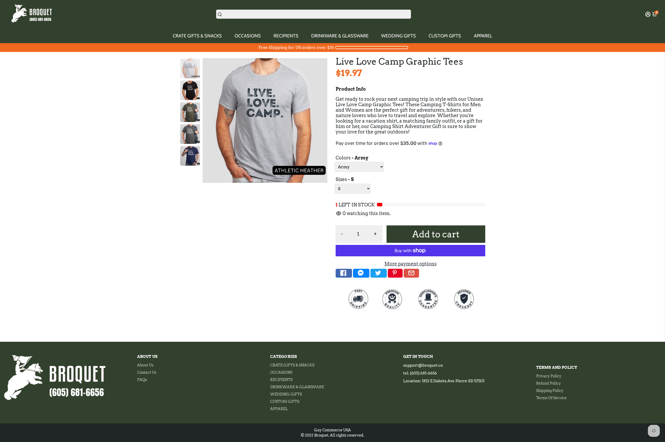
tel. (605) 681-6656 (420, 373)
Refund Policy (548, 383)
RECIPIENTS (286, 36)
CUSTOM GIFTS (445, 36)
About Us (145, 365)
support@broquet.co (423, 365)
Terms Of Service (551, 398)
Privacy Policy (548, 376)
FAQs (142, 380)
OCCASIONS (248, 36)
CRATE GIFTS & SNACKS (197, 36)
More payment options (410, 263)
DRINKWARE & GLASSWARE (340, 36)
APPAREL (483, 36)
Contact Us (146, 372)
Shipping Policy (549, 391)
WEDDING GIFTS (398, 36)
